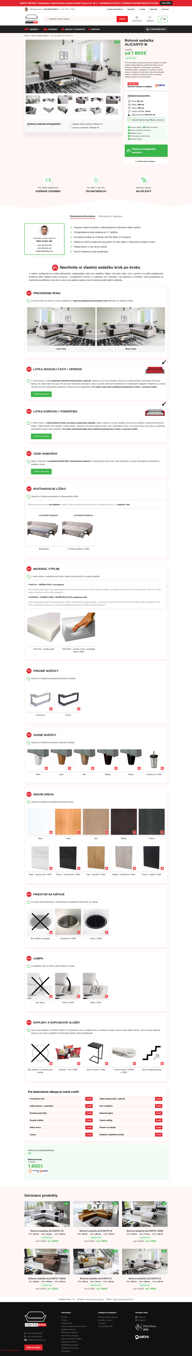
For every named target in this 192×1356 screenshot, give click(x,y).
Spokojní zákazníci (68, 1329)
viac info (166, 3)
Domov (26, 35)
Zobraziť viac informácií (47, 1246)
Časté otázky (137, 21)
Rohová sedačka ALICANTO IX (96, 1231)
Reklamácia (65, 1351)
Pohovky (101, 1323)
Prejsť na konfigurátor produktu (144, 151)
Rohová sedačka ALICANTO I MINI (145, 1231)
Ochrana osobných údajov (71, 1339)
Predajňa (153, 9)
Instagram (142, 1320)
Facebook (141, 1317)
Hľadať (122, 19)
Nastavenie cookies (69, 1342)
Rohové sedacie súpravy (40, 35)
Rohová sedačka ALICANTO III (145, 1278)
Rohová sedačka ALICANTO (123, 1299)
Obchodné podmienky (70, 1336)
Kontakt (165, 9)
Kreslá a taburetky (105, 1326)
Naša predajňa (33, 1347)
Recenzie (131, 9)
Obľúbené (150, 21)
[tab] (82, 213)
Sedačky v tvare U (105, 1320)
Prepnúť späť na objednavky (11, 1350)
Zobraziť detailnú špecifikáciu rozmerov (148, 120)
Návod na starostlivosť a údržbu (73, 1326)
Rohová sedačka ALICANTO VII (47, 1231)
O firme (142, 9)
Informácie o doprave (110, 216)
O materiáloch (66, 1323)
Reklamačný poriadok (69, 1345)
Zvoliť (88, 1099)
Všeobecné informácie (82, 216)
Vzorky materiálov (115, 9)
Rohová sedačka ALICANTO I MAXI (47, 1278)
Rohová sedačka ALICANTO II (96, 1278)
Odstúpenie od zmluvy (70, 1348)
